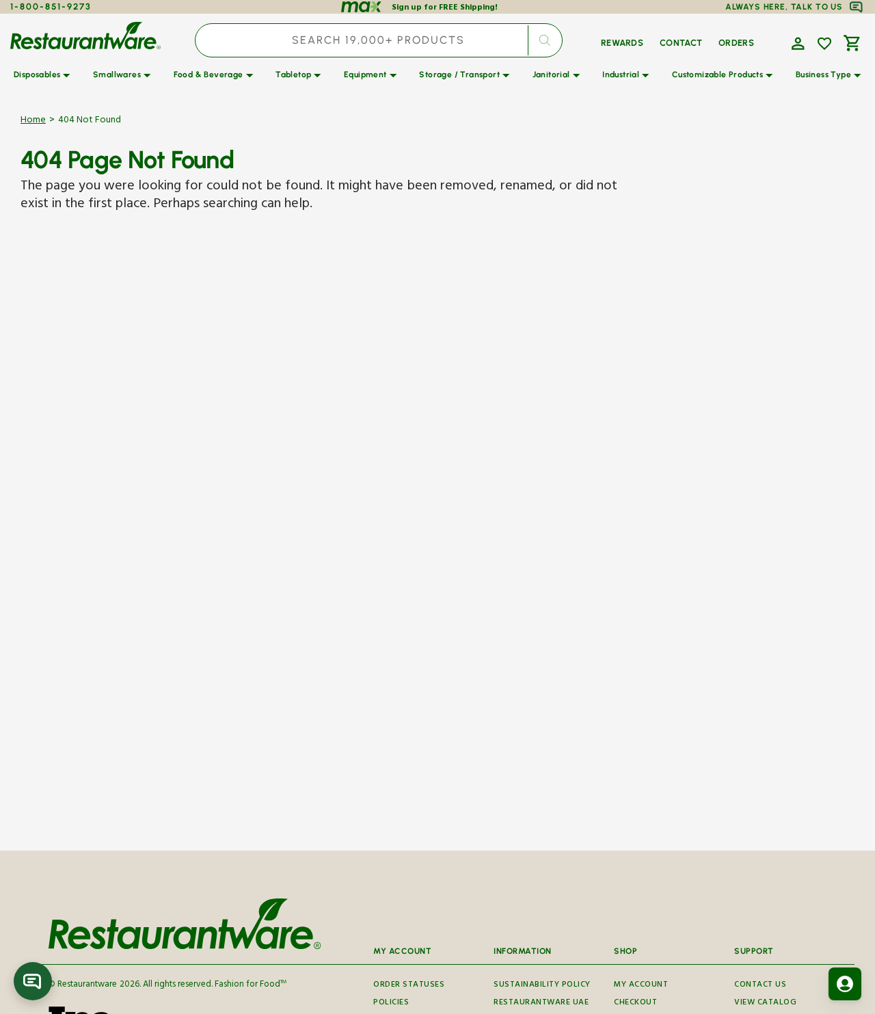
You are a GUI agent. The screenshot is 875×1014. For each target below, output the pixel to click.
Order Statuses (408, 986)
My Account (641, 986)
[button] (796, 42)
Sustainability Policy (542, 986)
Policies (391, 1003)
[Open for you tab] (845, 984)
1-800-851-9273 (51, 6)
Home (33, 121)
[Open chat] (33, 981)
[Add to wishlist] (824, 44)
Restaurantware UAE (541, 1003)
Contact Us (760, 986)
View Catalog (765, 1003)
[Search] (545, 40)
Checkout (635, 1003)
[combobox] (379, 40)
